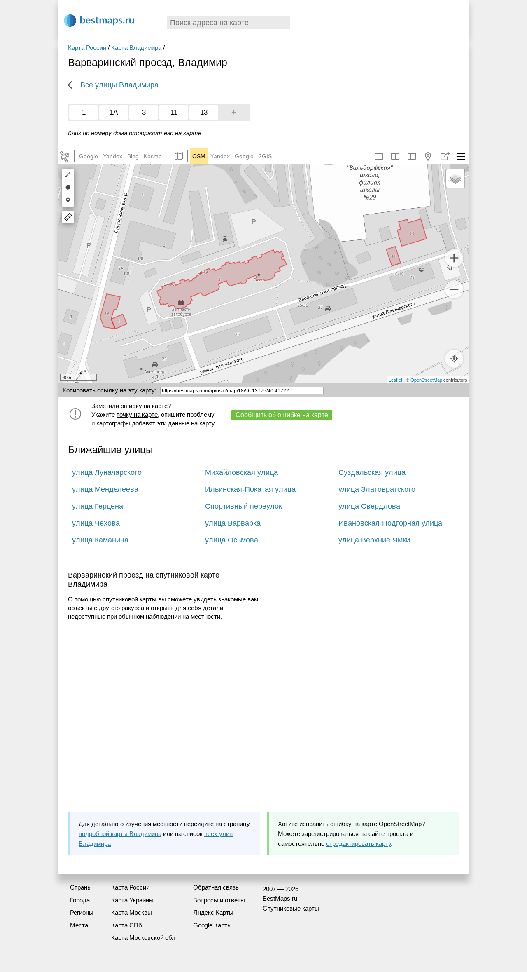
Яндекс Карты (213, 912)
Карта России (87, 47)
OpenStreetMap (426, 379)
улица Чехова (96, 523)
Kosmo (153, 156)
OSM (198, 156)
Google (88, 156)
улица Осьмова (231, 540)
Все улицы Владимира (119, 85)
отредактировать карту (358, 843)
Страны (81, 887)
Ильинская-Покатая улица (250, 489)
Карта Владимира (136, 47)
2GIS (265, 156)
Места (79, 925)
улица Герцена (97, 506)
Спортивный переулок (243, 506)
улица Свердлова (369, 506)
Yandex (112, 156)
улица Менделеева (105, 489)
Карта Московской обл (143, 937)
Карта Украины (132, 900)
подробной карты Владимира (120, 833)
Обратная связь (216, 887)
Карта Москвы (131, 912)
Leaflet (395, 379)
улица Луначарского (107, 472)
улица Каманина (100, 540)
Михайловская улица (241, 472)
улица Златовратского (376, 489)
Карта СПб (126, 925)
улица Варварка (233, 523)
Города (80, 900)
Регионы (81, 912)
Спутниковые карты (291, 908)
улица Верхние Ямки (374, 540)
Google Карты (212, 925)
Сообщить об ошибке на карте (282, 414)
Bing (133, 156)
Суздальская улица (372, 472)
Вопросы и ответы (219, 900)
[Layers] (455, 178)
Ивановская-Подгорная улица (390, 523)
